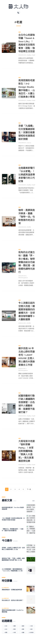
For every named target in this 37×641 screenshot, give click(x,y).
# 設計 (31, 629)
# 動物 (14, 629)
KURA (29, 227)
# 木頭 (14, 632)
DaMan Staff (31, 55)
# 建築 (14, 626)
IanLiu (29, 142)
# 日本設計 (31, 632)
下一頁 (29, 489)
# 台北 (5, 629)
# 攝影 (22, 629)
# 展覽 (5, 632)
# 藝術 (22, 626)
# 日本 (5, 626)
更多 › (33, 501)
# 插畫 (22, 632)
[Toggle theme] (18, 12)
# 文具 (31, 626)
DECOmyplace (23, 277)
